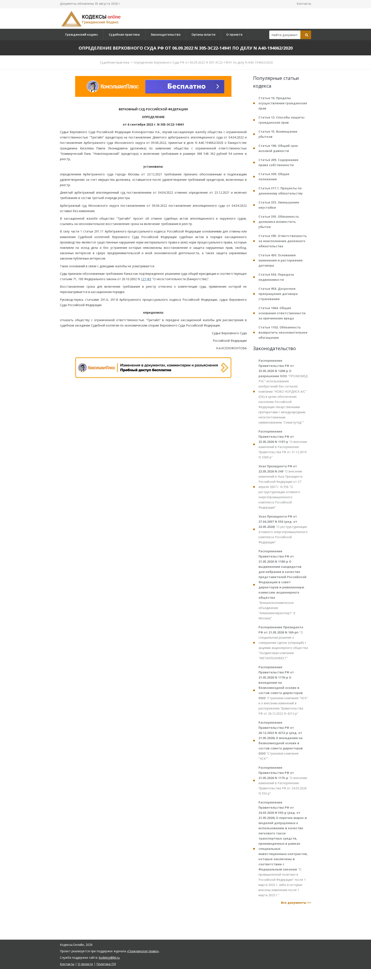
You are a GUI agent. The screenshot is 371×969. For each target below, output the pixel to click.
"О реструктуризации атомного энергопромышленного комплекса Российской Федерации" (283, 529)
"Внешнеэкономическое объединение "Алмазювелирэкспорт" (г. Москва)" (282, 584)
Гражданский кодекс (81, 34)
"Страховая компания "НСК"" (280, 740)
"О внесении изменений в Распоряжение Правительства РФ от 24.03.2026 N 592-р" (282, 780)
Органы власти (203, 34)
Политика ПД (106, 964)
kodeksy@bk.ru (109, 957)
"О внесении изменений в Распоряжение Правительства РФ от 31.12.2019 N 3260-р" (282, 444)
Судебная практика (124, 34)
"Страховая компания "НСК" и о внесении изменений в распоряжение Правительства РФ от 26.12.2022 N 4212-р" (283, 690)
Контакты (304, 4)
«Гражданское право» (143, 951)
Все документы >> (296, 903)
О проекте (234, 34)
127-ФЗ (146, 279)
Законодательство (166, 34)
